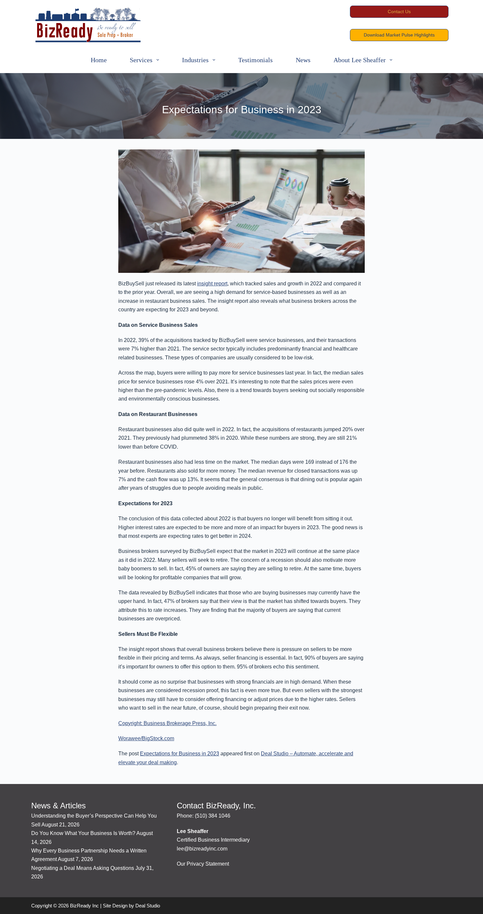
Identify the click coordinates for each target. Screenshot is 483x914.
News (303, 60)
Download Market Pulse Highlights (399, 35)
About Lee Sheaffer (360, 60)
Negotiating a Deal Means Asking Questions (82, 868)
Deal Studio (147, 905)
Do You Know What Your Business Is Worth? (83, 833)
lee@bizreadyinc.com (202, 848)
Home (99, 60)
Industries (195, 60)
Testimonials (255, 60)
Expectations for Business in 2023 (179, 753)
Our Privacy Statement (203, 864)
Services (141, 60)
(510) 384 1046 (212, 816)
